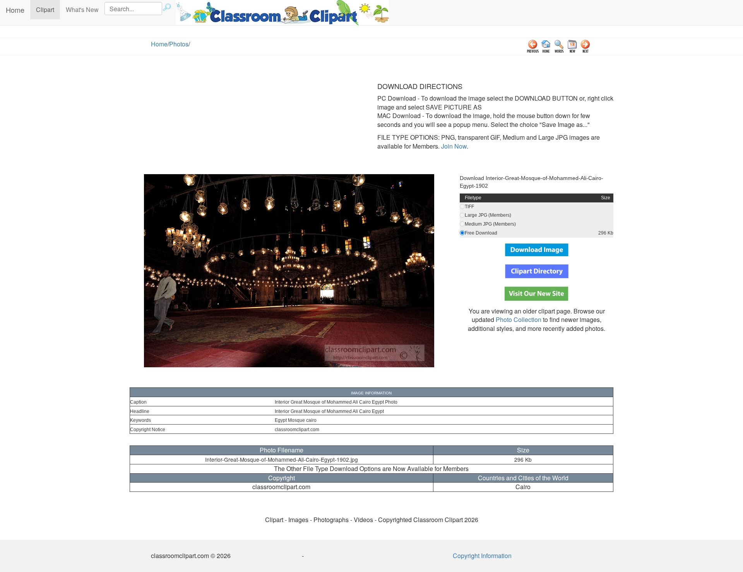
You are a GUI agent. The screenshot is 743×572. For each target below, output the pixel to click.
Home (15, 10)
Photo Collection (518, 319)
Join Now (453, 146)
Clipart (48, 9)
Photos (178, 43)
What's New (82, 9)
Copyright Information (482, 555)
